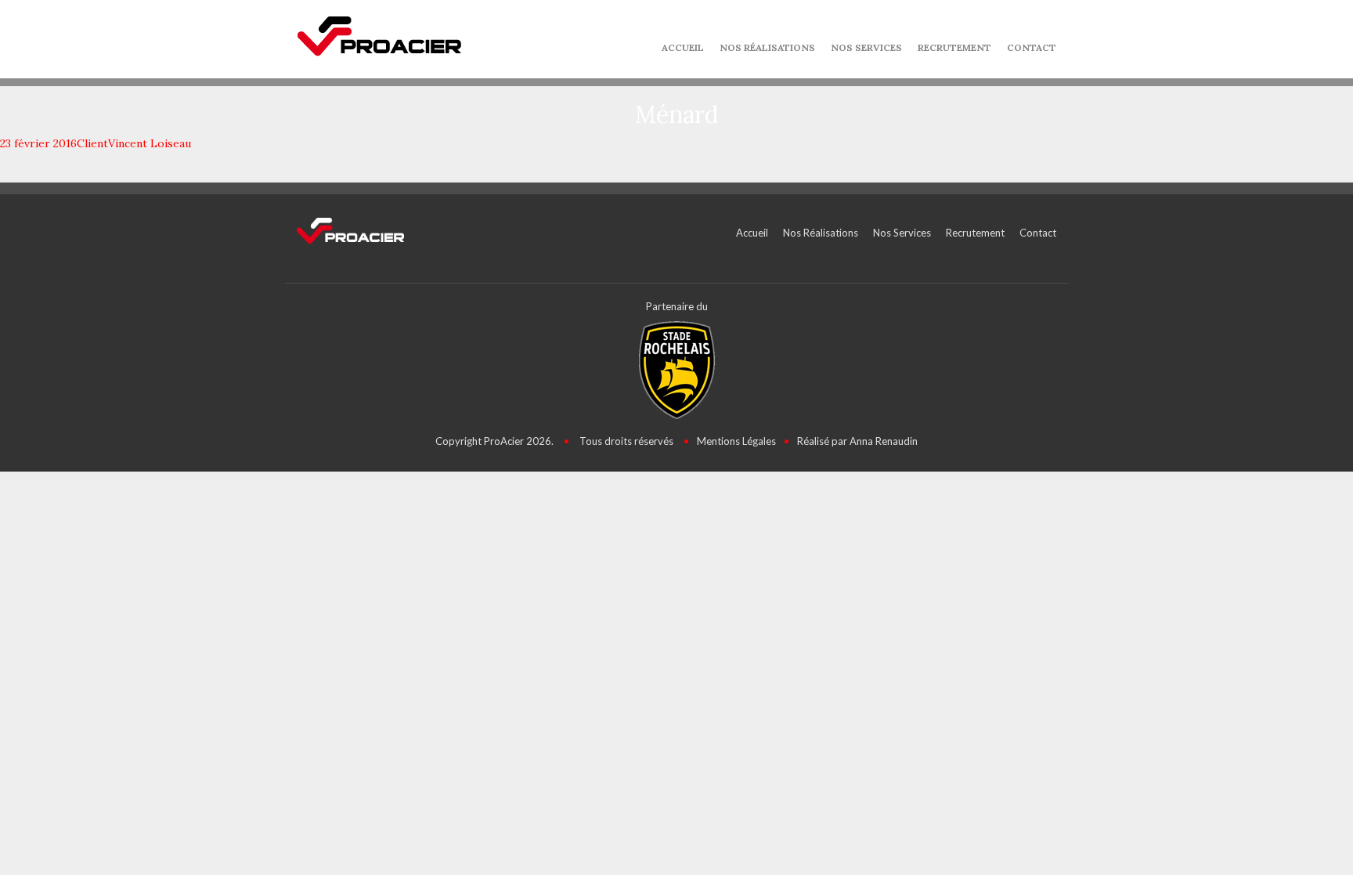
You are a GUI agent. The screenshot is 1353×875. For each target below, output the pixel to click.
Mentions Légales (736, 441)
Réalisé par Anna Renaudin (857, 441)
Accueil (683, 47)
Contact (1031, 47)
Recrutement (954, 47)
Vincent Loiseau (149, 143)
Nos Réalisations (767, 47)
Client (92, 143)
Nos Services (866, 47)
